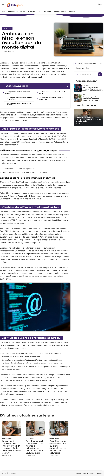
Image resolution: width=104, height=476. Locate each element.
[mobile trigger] (3, 4)
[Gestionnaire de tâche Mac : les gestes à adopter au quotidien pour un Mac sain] (35, 428)
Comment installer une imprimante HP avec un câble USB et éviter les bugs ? (11, 447)
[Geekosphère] (14, 4)
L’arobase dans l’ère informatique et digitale (20, 103)
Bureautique (7, 439)
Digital (7, 28)
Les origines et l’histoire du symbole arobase (18, 92)
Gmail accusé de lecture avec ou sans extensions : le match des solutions (58, 447)
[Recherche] (94, 4)
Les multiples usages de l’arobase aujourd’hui (51, 98)
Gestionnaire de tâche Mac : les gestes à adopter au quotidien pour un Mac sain (35, 447)
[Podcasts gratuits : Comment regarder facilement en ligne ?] (78, 98)
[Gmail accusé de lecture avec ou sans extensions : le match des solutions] (58, 428)
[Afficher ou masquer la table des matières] (48, 86)
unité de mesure (58, 68)
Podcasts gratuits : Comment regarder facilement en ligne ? (91, 98)
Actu (84, 94)
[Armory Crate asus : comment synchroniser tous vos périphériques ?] (78, 88)
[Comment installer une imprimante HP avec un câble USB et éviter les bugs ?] (11, 428)
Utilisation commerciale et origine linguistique (19, 98)
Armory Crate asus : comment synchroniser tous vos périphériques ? (92, 89)
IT (76, 115)
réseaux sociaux (45, 115)
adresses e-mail (35, 77)
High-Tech (85, 85)
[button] (100, 63)
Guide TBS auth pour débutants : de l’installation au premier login (88, 119)
